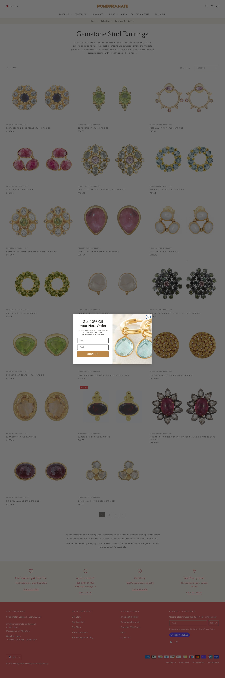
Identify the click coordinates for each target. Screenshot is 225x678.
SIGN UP (93, 354)
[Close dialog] (148, 317)
